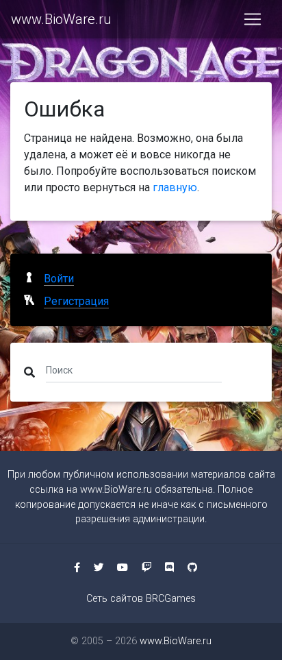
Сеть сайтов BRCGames (141, 598)
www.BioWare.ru (61, 19)
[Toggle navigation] (252, 19)
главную (175, 187)
